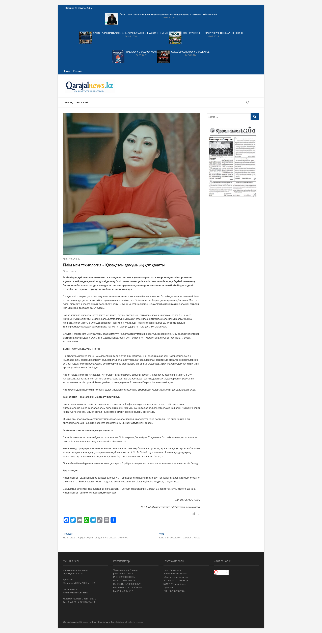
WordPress (111, 622)
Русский (77, 71)
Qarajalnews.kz (71, 621)
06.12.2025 (70, 271)
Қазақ (67, 71)
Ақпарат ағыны (71, 259)
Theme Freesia (98, 622)
